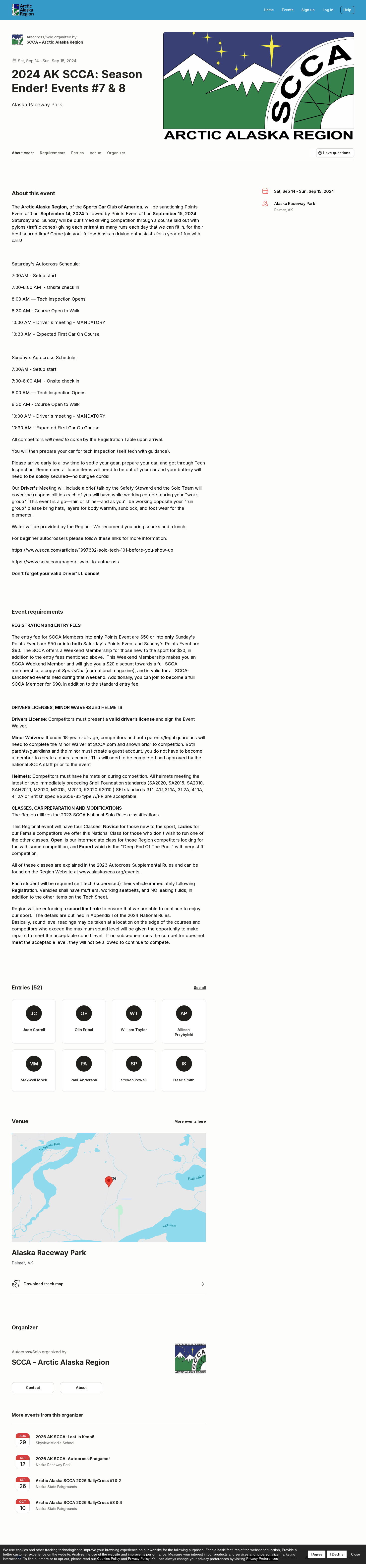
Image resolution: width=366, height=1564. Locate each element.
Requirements (52, 152)
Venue (95, 152)
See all (200, 987)
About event (23, 152)
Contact (33, 1387)
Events (288, 10)
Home (269, 10)
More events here (190, 1121)
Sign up (308, 10)
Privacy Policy (139, 1559)
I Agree (316, 1554)
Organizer (116, 152)
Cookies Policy (108, 1559)
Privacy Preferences (262, 1559)
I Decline (337, 1554)
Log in (328, 10)
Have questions (336, 153)
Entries (77, 152)
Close (355, 1554)
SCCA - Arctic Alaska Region (55, 42)
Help (347, 10)
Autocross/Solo (40, 37)
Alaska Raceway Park (37, 105)
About (81, 1387)
